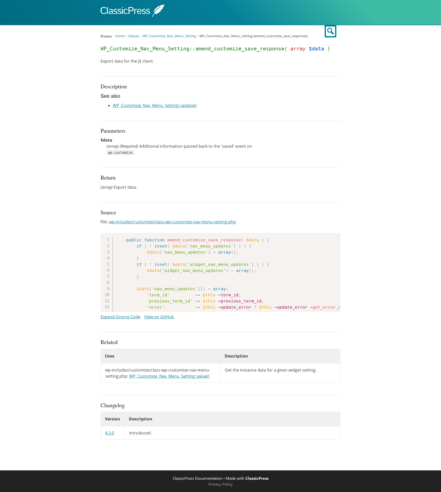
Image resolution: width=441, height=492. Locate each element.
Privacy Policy (221, 484)
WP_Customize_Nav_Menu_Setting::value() (169, 376)
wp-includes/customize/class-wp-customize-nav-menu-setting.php (172, 222)
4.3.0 (109, 433)
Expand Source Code (120, 317)
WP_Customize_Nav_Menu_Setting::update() (155, 105)
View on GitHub (159, 317)
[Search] (330, 31)
